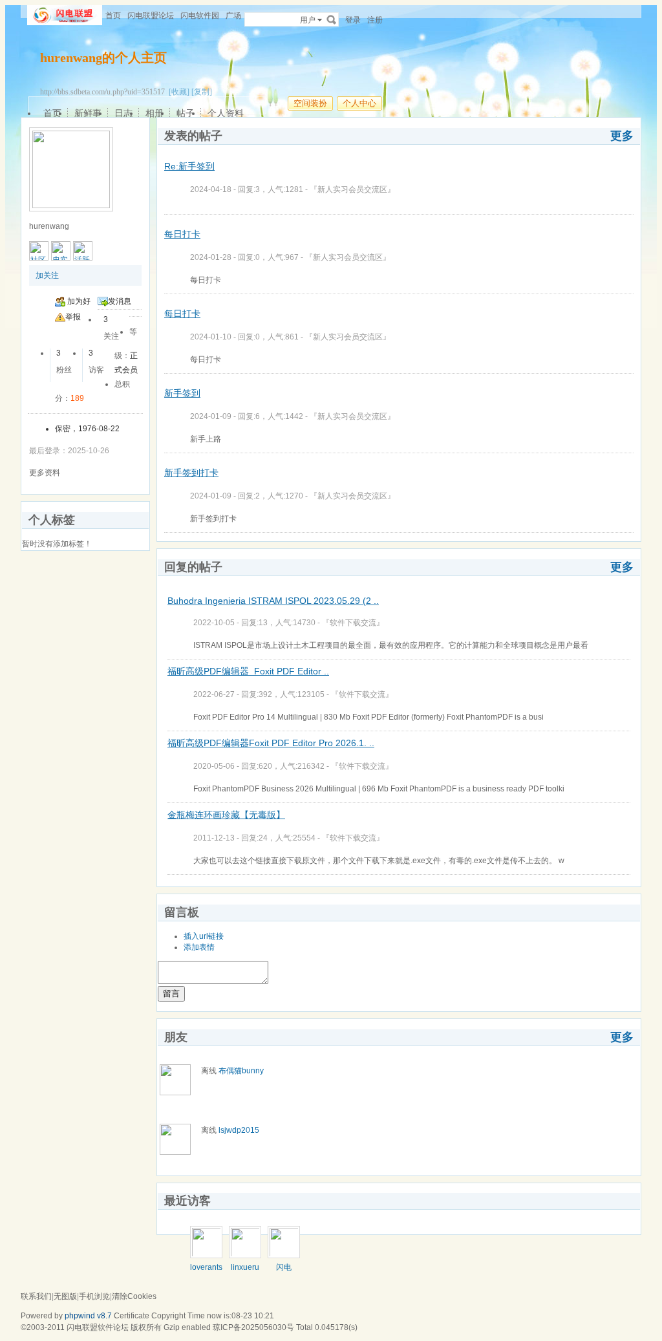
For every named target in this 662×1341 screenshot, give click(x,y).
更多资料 (44, 472)
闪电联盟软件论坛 (98, 1327)
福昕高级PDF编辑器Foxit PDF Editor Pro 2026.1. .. (270, 743)
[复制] (201, 91)
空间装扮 (310, 103)
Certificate (131, 1315)
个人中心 (359, 103)
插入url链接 (204, 936)
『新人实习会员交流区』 (352, 189)
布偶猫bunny (241, 1070)
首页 (113, 15)
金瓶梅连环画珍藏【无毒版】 (226, 815)
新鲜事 (87, 113)
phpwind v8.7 (88, 1315)
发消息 (119, 301)
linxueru (245, 1267)
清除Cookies (134, 1296)
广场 (233, 15)
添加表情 (199, 947)
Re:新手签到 (189, 166)
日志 (123, 113)
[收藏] (179, 91)
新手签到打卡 (191, 472)
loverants (206, 1267)
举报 (73, 316)
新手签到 (182, 393)
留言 (171, 993)
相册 (154, 113)
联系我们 (36, 1296)
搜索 (331, 19)
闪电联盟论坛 (150, 15)
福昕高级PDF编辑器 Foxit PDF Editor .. (248, 671)
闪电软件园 (199, 15)
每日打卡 (182, 234)
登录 (353, 20)
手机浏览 (94, 1296)
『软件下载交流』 (353, 622)
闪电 (284, 1267)
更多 (622, 135)
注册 (375, 20)
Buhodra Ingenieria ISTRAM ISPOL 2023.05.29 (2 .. (273, 600)
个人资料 (226, 113)
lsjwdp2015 (239, 1130)
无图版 (65, 1296)
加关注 (47, 275)
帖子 (185, 113)
